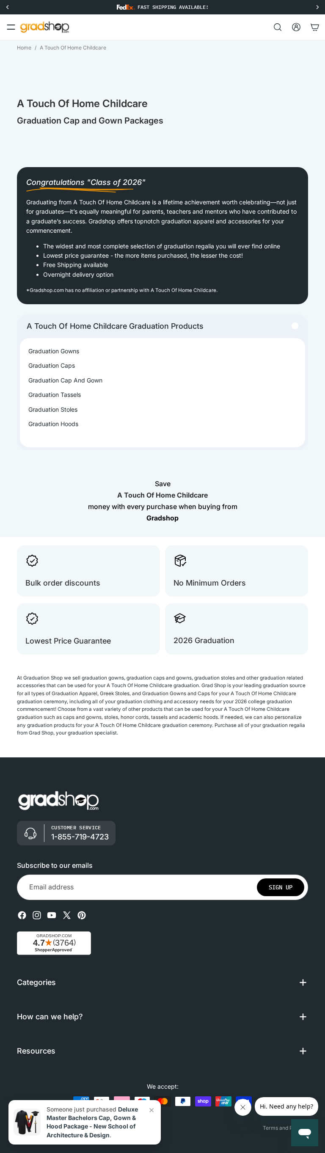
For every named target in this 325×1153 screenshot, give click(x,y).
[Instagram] (37, 915)
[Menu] (11, 27)
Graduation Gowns (53, 351)
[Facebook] (22, 915)
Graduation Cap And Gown (65, 380)
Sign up (280, 887)
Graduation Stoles (52, 409)
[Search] (277, 27)
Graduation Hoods (53, 423)
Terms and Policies (285, 1128)
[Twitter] (67, 915)
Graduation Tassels (54, 394)
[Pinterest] (82, 915)
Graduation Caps (51, 365)
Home (24, 47)
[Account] (296, 27)
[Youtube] (52, 915)
